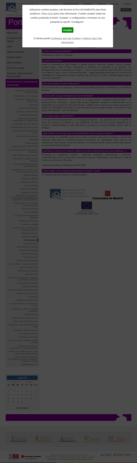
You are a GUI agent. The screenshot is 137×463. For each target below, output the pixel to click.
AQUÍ (50, 13)
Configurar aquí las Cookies (66, 38)
